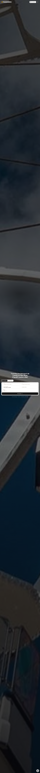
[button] (11, 387)
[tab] (4, 380)
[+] (6, 390)
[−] (3, 390)
